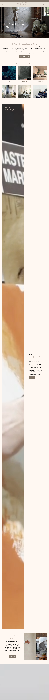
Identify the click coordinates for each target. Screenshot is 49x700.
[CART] (46, 4)
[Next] (47, 22)
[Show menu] (3, 4)
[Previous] (2, 22)
